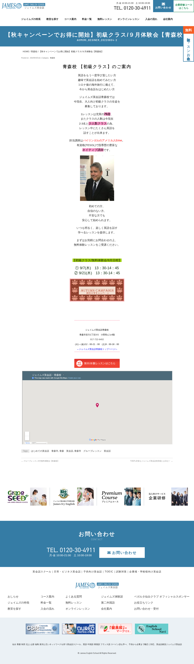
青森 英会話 (66, 451)
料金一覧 (87, 19)
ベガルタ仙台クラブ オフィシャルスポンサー (161, 596)
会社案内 (168, 19)
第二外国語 (108, 602)
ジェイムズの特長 (31, 19)
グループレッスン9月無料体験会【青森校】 (40, 461)
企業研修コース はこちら (183, 6)
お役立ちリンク (143, 602)
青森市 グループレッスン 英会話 (92, 451)
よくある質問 (73, 596)
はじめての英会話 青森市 (44, 451)
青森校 (34, 51)
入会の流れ (151, 19)
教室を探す (52, 19)
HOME (26, 51)
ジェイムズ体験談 (112, 596)
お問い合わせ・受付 (146, 608)
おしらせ (13, 596)
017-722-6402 (97, 339)
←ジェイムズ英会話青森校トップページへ (97, 349)
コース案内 (70, 19)
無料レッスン (104, 19)
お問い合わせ (163, 7)
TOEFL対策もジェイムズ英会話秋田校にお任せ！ (151, 461)
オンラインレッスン (128, 19)
